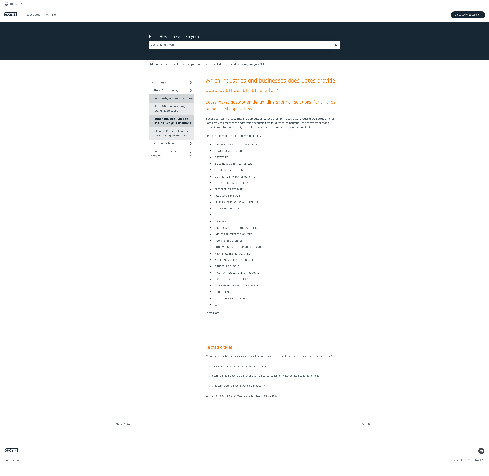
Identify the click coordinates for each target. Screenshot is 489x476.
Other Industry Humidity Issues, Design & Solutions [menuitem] (173, 121)
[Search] (336, 45)
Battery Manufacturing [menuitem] (164, 90)
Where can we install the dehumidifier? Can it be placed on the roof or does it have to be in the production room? (269, 356)
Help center (156, 64)
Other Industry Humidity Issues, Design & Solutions (240, 64)
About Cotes (32, 15)
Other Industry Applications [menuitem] (167, 98)
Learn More (212, 313)
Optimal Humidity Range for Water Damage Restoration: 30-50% (241, 395)
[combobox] (241, 45)
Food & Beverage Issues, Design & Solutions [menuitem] (170, 109)
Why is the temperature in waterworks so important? (235, 386)
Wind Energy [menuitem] (158, 82)
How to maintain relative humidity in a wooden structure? (237, 366)
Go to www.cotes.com (468, 15)
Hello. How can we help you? (174, 37)
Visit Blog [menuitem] (367, 424)
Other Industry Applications (186, 64)
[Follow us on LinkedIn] (481, 451)
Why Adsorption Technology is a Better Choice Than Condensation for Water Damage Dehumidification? (262, 376)
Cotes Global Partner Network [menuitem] (163, 154)
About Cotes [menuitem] (123, 424)
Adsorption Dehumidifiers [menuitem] (166, 144)
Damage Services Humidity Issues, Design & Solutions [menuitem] (171, 133)
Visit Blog (51, 15)
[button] (191, 83)
